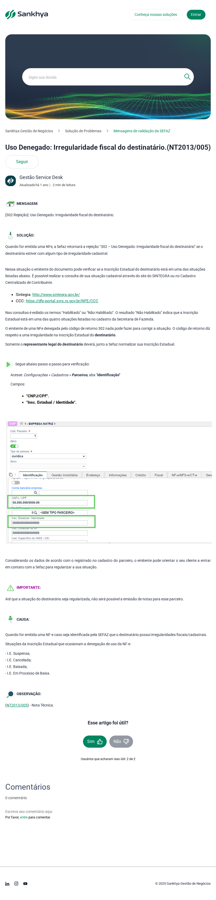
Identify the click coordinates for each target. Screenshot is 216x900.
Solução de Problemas (83, 131)
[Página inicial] (26, 14)
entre (24, 817)
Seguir (22, 161)
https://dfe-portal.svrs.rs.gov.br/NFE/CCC (62, 301)
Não (117, 741)
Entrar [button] (196, 14)
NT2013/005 (17, 705)
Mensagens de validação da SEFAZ (142, 131)
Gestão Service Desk (41, 177)
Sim (91, 741)
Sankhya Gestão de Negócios (29, 131)
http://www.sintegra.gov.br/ (56, 294)
